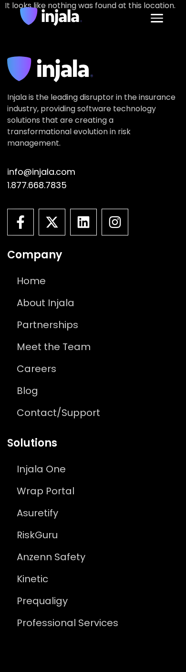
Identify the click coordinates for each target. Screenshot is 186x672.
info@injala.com (41, 172)
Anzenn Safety (51, 557)
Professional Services (67, 622)
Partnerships (47, 324)
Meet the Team (54, 346)
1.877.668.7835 (37, 185)
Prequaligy (42, 601)
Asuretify (37, 513)
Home (31, 281)
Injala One (41, 469)
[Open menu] (157, 18)
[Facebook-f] (20, 222)
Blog (27, 390)
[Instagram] (115, 222)
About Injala (45, 302)
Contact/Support (58, 412)
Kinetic (32, 579)
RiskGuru (37, 535)
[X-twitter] (52, 222)
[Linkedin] (83, 222)
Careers (36, 368)
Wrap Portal (45, 491)
